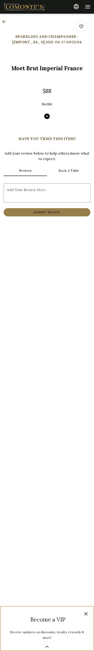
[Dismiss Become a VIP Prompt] (86, 613)
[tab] (25, 170)
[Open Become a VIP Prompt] (47, 646)
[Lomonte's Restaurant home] (24, 7)
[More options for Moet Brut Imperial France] (81, 26)
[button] (5, 21)
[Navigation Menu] (88, 7)
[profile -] (76, 6)
